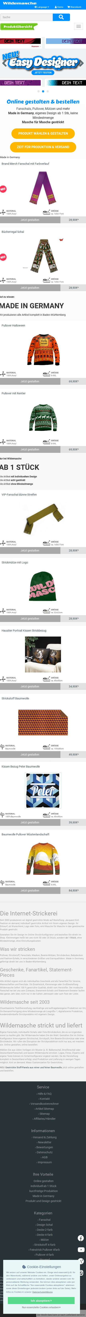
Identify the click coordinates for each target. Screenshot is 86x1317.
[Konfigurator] (19, 26)
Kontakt (45, 1098)
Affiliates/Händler (45, 1118)
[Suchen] (61, 17)
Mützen (50, 109)
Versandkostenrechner (45, 1103)
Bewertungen (44, 1147)
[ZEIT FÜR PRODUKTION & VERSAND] (43, 151)
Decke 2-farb (45, 1229)
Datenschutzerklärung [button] (42, 1292)
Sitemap (45, 1113)
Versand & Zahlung (45, 1137)
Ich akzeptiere (41, 1300)
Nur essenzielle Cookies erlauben (41, 1307)
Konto (60, 7)
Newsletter (44, 1142)
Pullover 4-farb (45, 1254)
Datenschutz (45, 1152)
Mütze (45, 1239)
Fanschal (44, 1219)
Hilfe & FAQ (45, 1093)
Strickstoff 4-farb (44, 1244)
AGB (45, 1157)
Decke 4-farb (45, 1234)
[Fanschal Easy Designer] (43, 62)
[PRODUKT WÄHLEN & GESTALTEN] (43, 137)
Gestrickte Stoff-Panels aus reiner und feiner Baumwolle (33, 1067)
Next (80, 62)
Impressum (45, 1162)
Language (42, 7)
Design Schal (45, 1224)
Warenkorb (75, 7)
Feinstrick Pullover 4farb (45, 1249)
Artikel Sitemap (44, 1108)
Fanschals (23, 109)
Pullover (38, 109)
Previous (6, 62)
